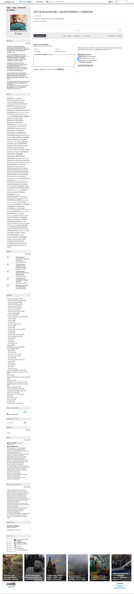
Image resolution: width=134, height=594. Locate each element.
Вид (112, 2)
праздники (21, 202)
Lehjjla (25, 491)
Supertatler (10, 456)
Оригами (10, 363)
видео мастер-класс (20, 104)
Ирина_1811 (24, 503)
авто (14, 98)
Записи (9, 7)
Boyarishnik (20, 443)
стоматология (14, 225)
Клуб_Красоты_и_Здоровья (15, 464)
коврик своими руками (23, 158)
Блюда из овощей (13, 323)
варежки (15, 102)
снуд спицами (25, 223)
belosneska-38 (16, 449)
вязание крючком (15, 110)
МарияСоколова (12, 509)
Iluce (8, 452)
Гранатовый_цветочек (13, 503)
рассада (27, 209)
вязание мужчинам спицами (22, 112)
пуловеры (19, 206)
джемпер (11, 128)
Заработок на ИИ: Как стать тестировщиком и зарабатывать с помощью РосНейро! (17, 64)
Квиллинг (10, 365)
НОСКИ (10, 98)
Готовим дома (11, 315)
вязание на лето (13, 114)
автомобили (18, 98)
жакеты (10, 139)
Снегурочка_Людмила (13, 477)
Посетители (20, 548)
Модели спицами (13, 302)
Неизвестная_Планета (14, 530)
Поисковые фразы (22, 550)
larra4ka (9, 497)
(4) (26, 262)
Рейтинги (41, 1)
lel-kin (15, 452)
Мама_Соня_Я (11, 468)
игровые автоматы (14, 146)
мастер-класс (24, 172)
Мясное (10, 327)
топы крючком (21, 230)
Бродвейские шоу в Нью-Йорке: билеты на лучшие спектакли (17, 73)
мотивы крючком (11, 182)
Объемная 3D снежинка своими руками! (22, 279)
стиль (8, 433)
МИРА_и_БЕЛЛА (21, 468)
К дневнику (76, 36)
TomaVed (19, 494)
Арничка (16, 458)
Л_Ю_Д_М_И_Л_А (22, 465)
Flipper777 (26, 451)
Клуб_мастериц (11, 465)
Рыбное (10, 331)
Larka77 (20, 491)
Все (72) (27, 254)
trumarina (27, 498)
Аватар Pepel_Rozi (18, 22)
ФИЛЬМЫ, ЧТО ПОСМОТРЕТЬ (16, 382)
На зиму (10, 332)
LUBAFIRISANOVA (12, 454)
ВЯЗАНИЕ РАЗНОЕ (13, 304)
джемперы (11, 133)
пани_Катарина (16, 470)
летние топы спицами (13, 171)
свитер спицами (20, 217)
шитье (9, 247)
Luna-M (20, 454)
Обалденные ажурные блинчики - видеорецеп (23, 272)
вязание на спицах (20, 116)
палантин (10, 190)
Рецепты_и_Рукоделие (14, 473)
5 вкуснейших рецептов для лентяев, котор (21, 265)
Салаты (10, 322)
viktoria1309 (10, 458)
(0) (28, 47)
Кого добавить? (22, 448)
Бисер (10, 366)
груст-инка (10, 515)
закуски (15, 143)
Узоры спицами (12, 309)
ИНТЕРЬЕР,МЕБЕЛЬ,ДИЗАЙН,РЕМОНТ (18, 377)
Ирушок (9, 462)
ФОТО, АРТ (10, 399)
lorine (19, 452)
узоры (16, 235)
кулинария (12, 164)
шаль (19, 239)
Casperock (10, 451)
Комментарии (22, 7)
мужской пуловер (19, 182)
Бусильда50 (20, 459)
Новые (119, 36)
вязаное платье (19, 124)
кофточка (10, 160)
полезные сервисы (23, 198)
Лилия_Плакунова (12, 506)
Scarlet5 (21, 455)
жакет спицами (22, 137)
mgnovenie (26, 454)
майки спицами (16, 172)
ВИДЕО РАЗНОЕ (12, 392)
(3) (26, 276)
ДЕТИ (8, 396)
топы (16, 230)
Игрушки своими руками (15, 359)
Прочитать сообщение (40, 21)
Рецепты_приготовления (14, 474)
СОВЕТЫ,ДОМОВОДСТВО (15, 370)
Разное (10, 318)
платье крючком (13, 192)
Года (26, 459)
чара (8, 518)
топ (24, 228)
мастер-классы (12, 176)
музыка (26, 182)
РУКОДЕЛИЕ (11, 348)
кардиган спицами (15, 154)
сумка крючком (23, 225)
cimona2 (15, 451)
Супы (9, 340)
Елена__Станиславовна (14, 461)
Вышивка (10, 357)
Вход (31, 1)
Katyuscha (23, 490)
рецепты (16, 211)
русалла (24, 474)
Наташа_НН (20, 509)
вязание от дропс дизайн (15, 118)
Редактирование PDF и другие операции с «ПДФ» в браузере (16, 55)
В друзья (19, 33)
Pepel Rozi (7, 10)
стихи (9, 225)
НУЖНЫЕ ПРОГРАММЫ (14, 394)
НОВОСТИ (10, 380)
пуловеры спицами (16, 209)
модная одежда (17, 178)
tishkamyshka (20, 498)
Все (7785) (27, 487)
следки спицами (12, 223)
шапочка (17, 243)
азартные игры (13, 100)
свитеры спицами (20, 219)
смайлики (50, 54)
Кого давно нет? (12, 448)
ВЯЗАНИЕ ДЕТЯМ (13, 307)
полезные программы (12, 198)
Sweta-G (16, 456)
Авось (50, 1)
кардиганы (11, 156)
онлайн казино (24, 188)
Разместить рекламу (120, 587)
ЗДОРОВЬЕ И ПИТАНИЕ (14, 347)
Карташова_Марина (13, 504)
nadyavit (13, 498)
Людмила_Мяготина (23, 467)
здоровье (23, 143)
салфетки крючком (24, 215)
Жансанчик (25, 461)
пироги (14, 190)
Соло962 (23, 513)
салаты (16, 215)
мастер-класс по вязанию (17, 174)
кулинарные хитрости (19, 166)
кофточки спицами (12, 162)
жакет (14, 137)
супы (8, 226)
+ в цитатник (37, 15)
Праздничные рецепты (15, 334)
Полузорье (10, 471)
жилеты (19, 141)
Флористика (11, 368)
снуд (19, 223)
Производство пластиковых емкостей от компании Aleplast (16, 47)
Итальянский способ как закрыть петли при (22, 258)
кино (16, 158)
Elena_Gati (10, 490)
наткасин (9, 516)
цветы (15, 239)
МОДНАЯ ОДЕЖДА (12, 387)
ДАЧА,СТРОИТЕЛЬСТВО (14, 389)
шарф (15, 245)
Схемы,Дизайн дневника (14, 403)
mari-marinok (23, 497)
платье (24, 190)
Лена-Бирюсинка (12, 467)
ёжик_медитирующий (13, 500)
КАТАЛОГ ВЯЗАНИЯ (13, 299)
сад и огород (20, 213)
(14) (27, 283)
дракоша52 (10, 444)
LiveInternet (9, 2)
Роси (22, 510)
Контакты (119, 586)
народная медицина (14, 184)
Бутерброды (11, 343)
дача (25, 124)
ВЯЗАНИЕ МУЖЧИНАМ (15, 311)
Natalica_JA (10, 455)
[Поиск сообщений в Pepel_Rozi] (25, 412)
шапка (15, 241)
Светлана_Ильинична (13, 476)
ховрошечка (16, 479)
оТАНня (9, 470)
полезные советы (14, 200)
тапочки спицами (17, 228)
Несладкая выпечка (14, 336)
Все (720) (27, 440)
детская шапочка (22, 126)
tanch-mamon (23, 456)
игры (15, 149)
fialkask (21, 451)
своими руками (14, 221)
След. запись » (86, 36)
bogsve (23, 449)
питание (19, 190)
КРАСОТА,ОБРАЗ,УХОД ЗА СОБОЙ (17, 372)
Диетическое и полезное (15, 329)
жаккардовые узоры (12, 141)
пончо (24, 200)
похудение (14, 202)
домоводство (20, 135)
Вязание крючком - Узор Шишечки (22, 286)
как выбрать (16, 151)
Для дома (11, 352)
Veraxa (24, 494)
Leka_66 (9, 493)
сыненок (22, 477)
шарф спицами (21, 245)
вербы (28, 513)
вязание (11, 106)
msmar (9, 498)
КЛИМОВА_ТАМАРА (18, 462)
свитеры (10, 219)
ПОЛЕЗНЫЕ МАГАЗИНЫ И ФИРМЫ (17, 384)
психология (10, 204)
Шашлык (10, 341)
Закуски (10, 320)
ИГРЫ (9, 375)
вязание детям (19, 108)
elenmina (14, 496)
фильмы (10, 239)
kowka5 (20, 496)
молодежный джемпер (20, 180)
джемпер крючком (21, 128)
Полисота (25, 470)
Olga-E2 (16, 455)
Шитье (10, 350)
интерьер (20, 149)
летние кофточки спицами (20, 169)
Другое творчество (13, 354)
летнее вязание (12, 168)
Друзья (14, 7)
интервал (23, 515)
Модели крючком (13, 306)
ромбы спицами (25, 211)
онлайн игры (13, 188)
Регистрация (24, 1)
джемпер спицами (15, 130)
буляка (15, 459)
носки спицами (18, 186)
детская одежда (11, 126)
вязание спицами (15, 120)
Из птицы (11, 325)
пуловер (17, 204)
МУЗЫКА (9, 401)
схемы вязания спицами (18, 227)
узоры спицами (20, 237)
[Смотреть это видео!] (11, 259)
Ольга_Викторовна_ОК (14, 510)
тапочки (9, 228)
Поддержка (110, 2)
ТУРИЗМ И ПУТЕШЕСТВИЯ (15, 390)
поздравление (12, 196)
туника (17, 232)
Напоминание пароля (60, 51)
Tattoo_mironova (11, 494)
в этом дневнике (13, 414)
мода (19, 176)
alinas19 (9, 449)
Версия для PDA (119, 585)
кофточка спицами (22, 160)
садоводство (10, 215)
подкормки (17, 194)
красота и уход (23, 162)
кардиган (25, 151)
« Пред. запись (67, 36)
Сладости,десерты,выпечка (16, 316)
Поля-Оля (17, 471)
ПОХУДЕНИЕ (11, 397)
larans (12, 452)
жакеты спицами (20, 139)
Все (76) (27, 43)
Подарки (10, 361)
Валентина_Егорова (13, 501)
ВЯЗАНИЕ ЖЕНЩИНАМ (15, 300)
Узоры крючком (12, 313)
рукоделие (11, 213)
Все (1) (28, 430)
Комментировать (40, 35)
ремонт (9, 211)
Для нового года (12, 356)
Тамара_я (10, 479)
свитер (10, 217)
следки (23, 221)
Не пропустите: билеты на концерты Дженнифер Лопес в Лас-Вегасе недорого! (18, 83)
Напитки (10, 338)
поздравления (22, 196)
